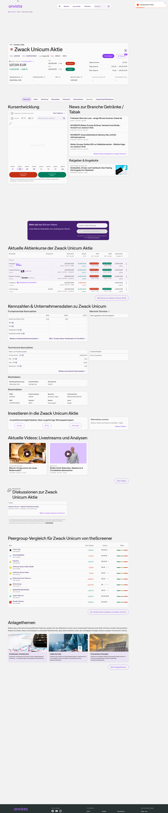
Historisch (66, 99)
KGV (56, 77)
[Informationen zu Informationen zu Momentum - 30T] (20, 366)
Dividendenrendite (38, 77)
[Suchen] (108, 6)
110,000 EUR (107, 263)
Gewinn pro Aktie (75, 77)
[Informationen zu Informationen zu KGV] (13, 323)
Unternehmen (78, 99)
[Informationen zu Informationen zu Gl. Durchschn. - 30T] (23, 355)
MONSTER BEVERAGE (21, 590)
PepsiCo (16, 561)
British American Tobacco (22, 578)
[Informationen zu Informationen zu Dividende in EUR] (20, 330)
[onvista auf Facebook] (52, 811)
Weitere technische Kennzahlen (71, 371)
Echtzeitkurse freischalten (27, 282)
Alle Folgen (121, 481)
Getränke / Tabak (19, 44)
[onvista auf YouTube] (56, 811)
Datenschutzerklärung (94, 237)
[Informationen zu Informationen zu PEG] (13, 326)
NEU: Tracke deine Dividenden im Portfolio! (66, 338)
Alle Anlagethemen (118, 667)
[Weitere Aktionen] (126, 263)
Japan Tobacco (18, 595)
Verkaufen (70, 63)
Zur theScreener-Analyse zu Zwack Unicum (108, 612)
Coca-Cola (16, 549)
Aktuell (66, 6)
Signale (122, 56)
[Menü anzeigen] (59, 6)
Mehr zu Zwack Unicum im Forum (52, 513)
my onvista (77, 6)
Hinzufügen (108, 56)
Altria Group (17, 584)
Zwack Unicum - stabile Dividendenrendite (23, 507)
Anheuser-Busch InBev (21, 572)
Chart (36, 99)
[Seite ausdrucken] (125, 50)
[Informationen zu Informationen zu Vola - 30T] (16, 363)
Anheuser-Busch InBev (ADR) (23, 567)
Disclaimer (49, 523)
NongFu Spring (18, 601)
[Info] (21, 77)
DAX (88, 811)
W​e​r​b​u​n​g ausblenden (85, 26)
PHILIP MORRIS (18, 555)
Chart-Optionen (58, 113)
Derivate (75, 425)
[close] (165, 3)
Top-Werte (121, 811)
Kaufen (70, 69)
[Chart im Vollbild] (10, 123)
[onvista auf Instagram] (60, 811)
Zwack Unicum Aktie (27, 12)
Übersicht (26, 99)
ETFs (47, 425)
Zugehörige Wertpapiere (104, 99)
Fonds (19, 425)
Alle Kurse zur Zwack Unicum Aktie (111, 298)
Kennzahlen (55, 99)
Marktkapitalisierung (15, 77)
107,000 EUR (94, 263)
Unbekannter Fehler (147, 5)
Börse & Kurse (12, 12)
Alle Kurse (44, 99)
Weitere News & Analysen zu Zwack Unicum (109, 154)
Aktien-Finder (120, 426)
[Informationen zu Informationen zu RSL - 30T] (16, 359)
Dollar (104, 811)
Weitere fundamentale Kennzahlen (24, 338)
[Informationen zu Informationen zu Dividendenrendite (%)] (24, 334)
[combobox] (51, 118)
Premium (87, 6)
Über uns (144, 811)
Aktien (18, 12)
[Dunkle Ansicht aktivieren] (18, 1)
